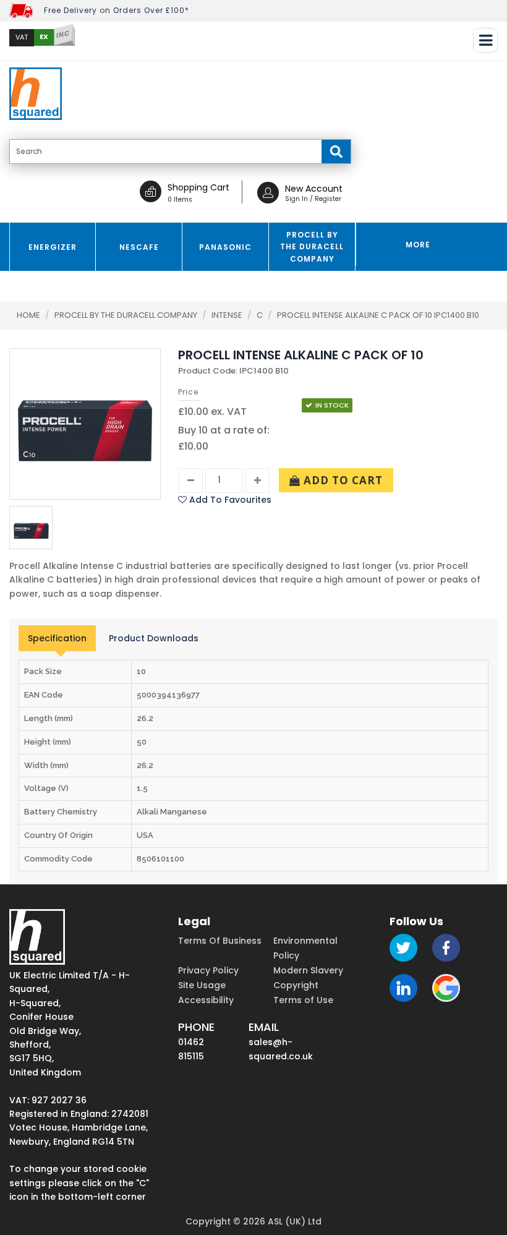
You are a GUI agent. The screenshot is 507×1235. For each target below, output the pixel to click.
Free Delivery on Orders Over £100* (116, 10)
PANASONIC (225, 247)
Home (28, 315)
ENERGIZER (52, 247)
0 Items (180, 199)
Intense (227, 315)
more (418, 244)
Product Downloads (153, 638)
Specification (57, 638)
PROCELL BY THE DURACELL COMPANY (312, 246)
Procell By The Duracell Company (126, 315)
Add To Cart (341, 480)
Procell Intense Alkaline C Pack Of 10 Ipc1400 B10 (378, 315)
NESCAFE (139, 247)
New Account (314, 188)
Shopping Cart (198, 187)
